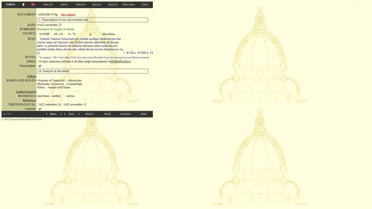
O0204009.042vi (120, 61)
